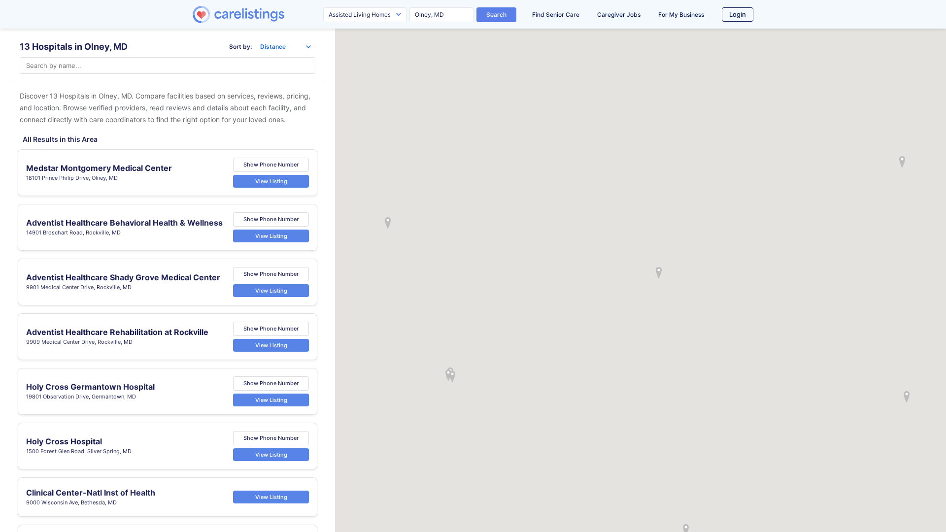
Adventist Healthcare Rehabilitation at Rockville (117, 332)
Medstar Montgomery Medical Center (99, 168)
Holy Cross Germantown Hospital (90, 387)
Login (737, 14)
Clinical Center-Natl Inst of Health (90, 492)
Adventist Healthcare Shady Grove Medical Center (123, 277)
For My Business (681, 14)
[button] (658, 273)
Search (496, 14)
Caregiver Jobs (619, 14)
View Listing (271, 180)
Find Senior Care (555, 14)
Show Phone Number (271, 164)
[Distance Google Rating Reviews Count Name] (285, 46)
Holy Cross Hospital (64, 441)
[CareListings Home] (266, 14)
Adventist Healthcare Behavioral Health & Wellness (124, 223)
